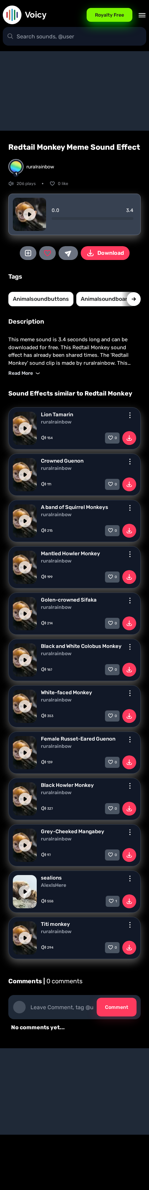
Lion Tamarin (57, 414)
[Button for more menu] (129, 415)
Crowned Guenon (62, 461)
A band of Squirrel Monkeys (74, 507)
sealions (51, 878)
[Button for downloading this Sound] (129, 438)
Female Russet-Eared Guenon (78, 739)
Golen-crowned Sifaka (69, 600)
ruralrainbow (56, 422)
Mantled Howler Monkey (70, 553)
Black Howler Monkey (67, 785)
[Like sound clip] (47, 253)
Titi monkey (55, 924)
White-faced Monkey (66, 692)
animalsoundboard (106, 299)
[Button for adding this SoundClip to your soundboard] (28, 253)
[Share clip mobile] (68, 253)
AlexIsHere (53, 885)
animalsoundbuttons (41, 299)
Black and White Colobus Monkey (81, 646)
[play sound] (29, 214)
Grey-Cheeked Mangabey (72, 831)
